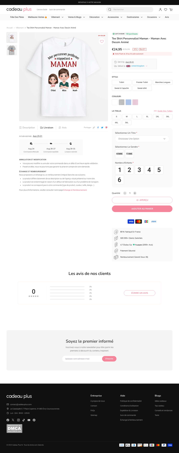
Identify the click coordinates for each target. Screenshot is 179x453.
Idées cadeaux (160, 401)
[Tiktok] (23, 420)
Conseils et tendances (163, 410)
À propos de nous (98, 401)
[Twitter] (13, 420)
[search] (109, 9)
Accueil (10, 28)
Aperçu (144, 200)
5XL (126, 123)
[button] (142, 133)
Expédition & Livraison (129, 410)
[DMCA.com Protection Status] (14, 428)
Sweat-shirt (142, 88)
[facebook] (98, 127)
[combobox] (129, 9)
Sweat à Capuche (122, 88)
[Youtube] (29, 420)
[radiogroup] (142, 153)
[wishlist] (165, 9)
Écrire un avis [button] (139, 293)
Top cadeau (159, 406)
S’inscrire (109, 358)
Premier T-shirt (142, 82)
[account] (160, 9)
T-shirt (121, 82)
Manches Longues (162, 82)
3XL (167, 116)
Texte (157, 415)
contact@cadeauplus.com (21, 404)
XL (147, 116)
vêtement (20, 28)
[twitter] (102, 127)
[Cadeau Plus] (19, 9)
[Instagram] (18, 420)
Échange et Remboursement (75, 190)
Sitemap (94, 415)
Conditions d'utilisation (129, 406)
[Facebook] (8, 420)
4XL (116, 123)
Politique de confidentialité (131, 401)
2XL (157, 116)
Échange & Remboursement (131, 420)
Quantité (116, 193)
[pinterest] (106, 127)
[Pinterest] (34, 420)
